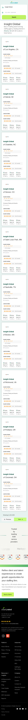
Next (19, 519)
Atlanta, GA (7, 31)
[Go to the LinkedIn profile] (17, 709)
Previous (8, 519)
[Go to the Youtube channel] (23, 709)
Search (14, 17)
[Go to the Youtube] (20, 709)
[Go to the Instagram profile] (26, 709)
